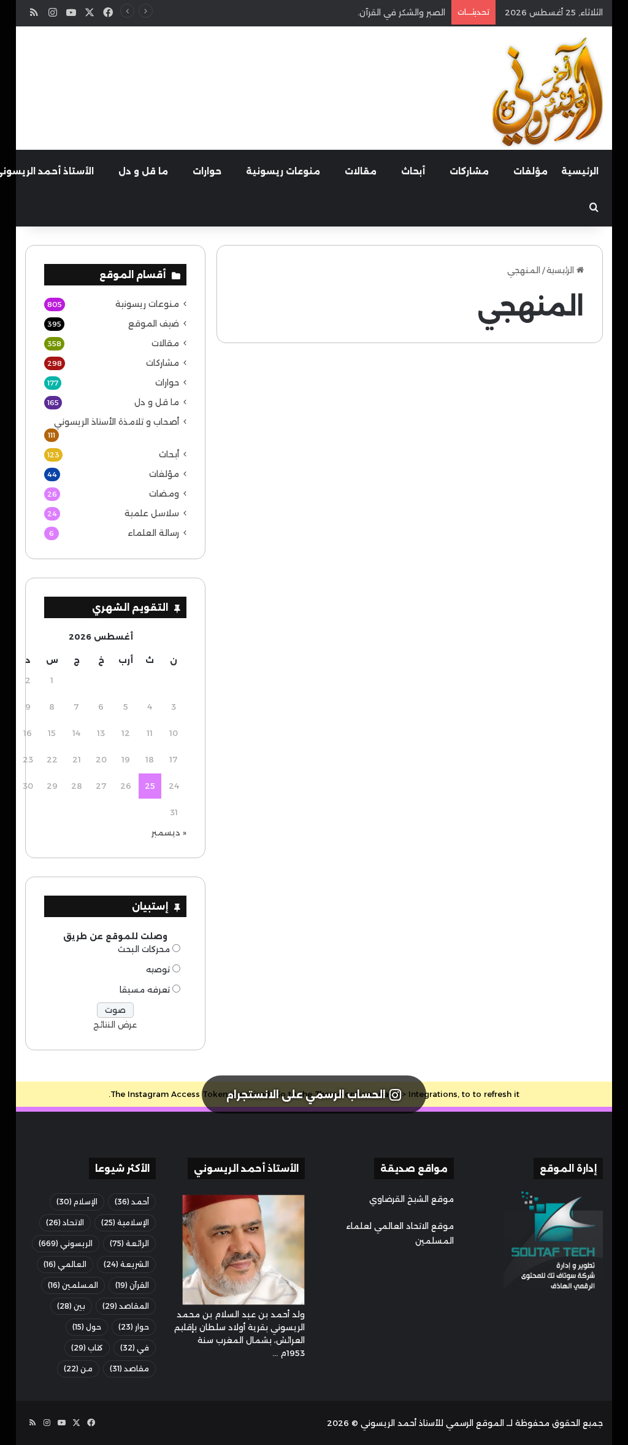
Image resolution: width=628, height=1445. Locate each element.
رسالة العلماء (153, 533)
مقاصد (129, 1368)
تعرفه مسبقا (145, 989)
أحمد (132, 1201)
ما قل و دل (143, 171)
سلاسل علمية (151, 513)
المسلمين (73, 1285)
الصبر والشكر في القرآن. (401, 12)
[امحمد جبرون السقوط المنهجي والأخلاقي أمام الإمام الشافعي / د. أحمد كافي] (510, 587)
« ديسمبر (168, 832)
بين (71, 1306)
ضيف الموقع (558, 382)
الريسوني (66, 1243)
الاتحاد (65, 1222)
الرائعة (129, 1243)
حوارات (207, 171)
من (78, 1368)
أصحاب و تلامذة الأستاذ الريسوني (116, 422)
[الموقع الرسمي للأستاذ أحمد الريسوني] (547, 92)
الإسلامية (125, 1222)
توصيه (158, 969)
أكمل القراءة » (543, 734)
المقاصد (125, 1306)
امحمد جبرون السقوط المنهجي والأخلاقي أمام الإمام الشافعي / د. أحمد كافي (512, 448)
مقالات (361, 171)
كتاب (87, 1347)
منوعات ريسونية (283, 171)
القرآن (132, 1285)
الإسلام (77, 1201)
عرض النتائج (115, 1024)
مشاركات (469, 171)
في (134, 1347)
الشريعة (126, 1264)
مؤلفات (530, 171)
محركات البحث (144, 949)
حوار (133, 1326)
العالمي (65, 1264)
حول (86, 1326)
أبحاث (413, 171)
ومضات (164, 493)
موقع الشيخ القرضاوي (411, 1199)
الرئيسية (580, 171)
